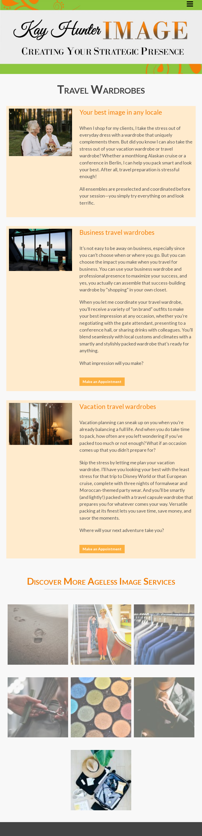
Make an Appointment (102, 381)
